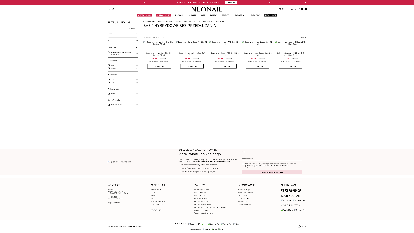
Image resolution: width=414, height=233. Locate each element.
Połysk (113, 93)
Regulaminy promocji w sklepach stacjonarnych (211, 207)
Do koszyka (159, 66)
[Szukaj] (292, 9)
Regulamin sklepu (244, 189)
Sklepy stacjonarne (158, 201)
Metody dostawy (200, 192)
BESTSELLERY (156, 210)
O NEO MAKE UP (157, 204)
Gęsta (112, 65)
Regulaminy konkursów (202, 204)
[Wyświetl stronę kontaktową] (113, 9)
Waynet (139, 226)
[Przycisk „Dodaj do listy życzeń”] (172, 43)
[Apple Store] (287, 210)
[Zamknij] (305, 2)
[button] (144, 2)
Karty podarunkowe (201, 198)
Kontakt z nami (156, 189)
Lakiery (178, 22)
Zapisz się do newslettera (272, 172)
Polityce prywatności (260, 167)
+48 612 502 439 (114, 197)
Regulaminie (249, 167)
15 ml (112, 79)
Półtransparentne (116, 104)
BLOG (153, 207)
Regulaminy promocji (201, 201)
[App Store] (286, 200)
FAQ (152, 198)
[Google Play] (299, 200)
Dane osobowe (243, 195)
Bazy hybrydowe (189, 22)
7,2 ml (112, 82)
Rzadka (113, 68)
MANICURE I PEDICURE (165, 22)
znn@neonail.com (114, 203)
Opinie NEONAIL (244, 198)
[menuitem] (144, 16)
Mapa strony (242, 201)
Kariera (153, 195)
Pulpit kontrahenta (244, 204)
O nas (153, 192)
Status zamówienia (201, 210)
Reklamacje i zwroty (201, 189)
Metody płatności (200, 195)
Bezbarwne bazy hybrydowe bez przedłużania (121, 53)
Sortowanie (147, 37)
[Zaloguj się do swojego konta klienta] (296, 9)
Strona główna (149, 22)
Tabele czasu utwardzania (203, 213)
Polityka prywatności (245, 192)
